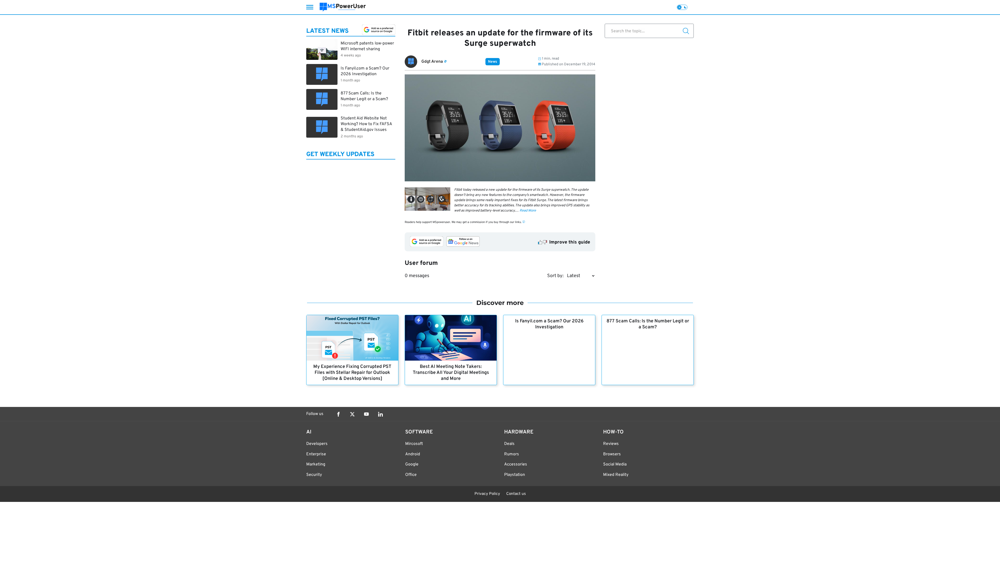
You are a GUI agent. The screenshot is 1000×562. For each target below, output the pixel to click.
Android (412, 454)
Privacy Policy (487, 493)
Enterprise (316, 454)
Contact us (516, 493)
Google (411, 464)
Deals (509, 443)
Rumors (511, 454)
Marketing (315, 464)
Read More (528, 210)
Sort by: (555, 276)
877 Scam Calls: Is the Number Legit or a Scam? (648, 324)
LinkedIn (380, 414)
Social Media (615, 464)
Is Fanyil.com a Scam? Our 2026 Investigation (549, 324)
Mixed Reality (615, 474)
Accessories (515, 464)
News (492, 62)
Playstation (514, 474)
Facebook (338, 414)
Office (411, 474)
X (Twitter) (352, 414)
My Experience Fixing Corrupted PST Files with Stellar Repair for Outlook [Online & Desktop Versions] (352, 373)
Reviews (611, 443)
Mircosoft (414, 443)
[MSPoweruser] (343, 7)
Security (314, 474)
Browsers (612, 454)
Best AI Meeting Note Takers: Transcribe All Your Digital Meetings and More (451, 373)
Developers (317, 443)
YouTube (366, 414)
